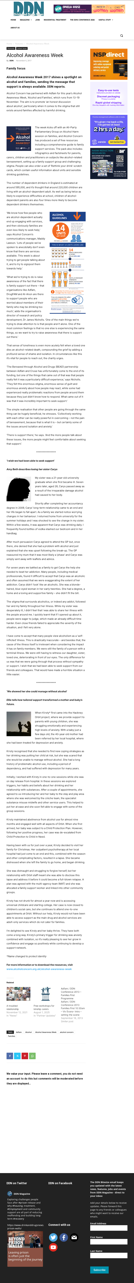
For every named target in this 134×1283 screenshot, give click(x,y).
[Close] (106, 193)
